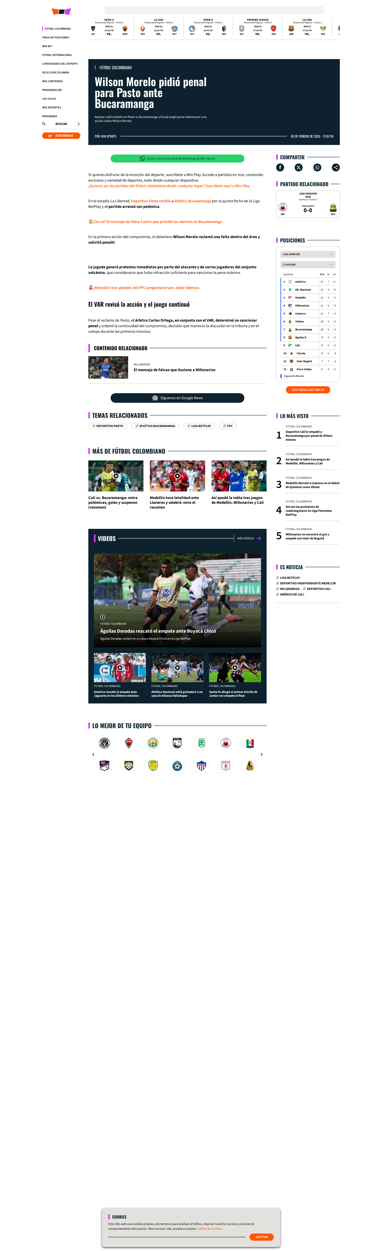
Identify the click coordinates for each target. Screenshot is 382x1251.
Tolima (299, 322)
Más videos (245, 538)
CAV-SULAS (49, 99)
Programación (52, 90)
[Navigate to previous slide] (93, 754)
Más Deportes (51, 108)
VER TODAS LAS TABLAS (308, 390)
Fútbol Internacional (57, 55)
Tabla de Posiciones (55, 38)
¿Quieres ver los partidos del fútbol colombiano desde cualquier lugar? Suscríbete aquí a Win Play (168, 186)
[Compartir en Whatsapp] (317, 167)
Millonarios (302, 306)
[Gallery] (177, 754)
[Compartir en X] (299, 167)
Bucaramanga (303, 330)
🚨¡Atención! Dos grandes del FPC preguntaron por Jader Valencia (143, 288)
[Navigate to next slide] (262, 754)
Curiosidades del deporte (60, 64)
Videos (107, 538)
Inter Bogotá (304, 361)
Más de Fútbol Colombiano (128, 451)
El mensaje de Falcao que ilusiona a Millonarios (174, 370)
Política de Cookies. (210, 1229)
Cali (297, 345)
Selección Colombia (55, 73)
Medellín (300, 298)
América (300, 282)
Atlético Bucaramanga (192, 201)
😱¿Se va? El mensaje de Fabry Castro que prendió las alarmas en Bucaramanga (155, 222)
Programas (49, 116)
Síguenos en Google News (181, 398)
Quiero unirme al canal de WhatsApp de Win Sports (181, 158)
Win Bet (47, 46)
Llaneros (300, 314)
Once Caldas (304, 369)
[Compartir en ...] (336, 167)
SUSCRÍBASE (64, 135)
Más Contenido (52, 81)
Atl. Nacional (303, 290)
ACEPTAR (261, 1237)
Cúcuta (301, 353)
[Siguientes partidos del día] (335, 27)
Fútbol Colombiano (58, 29)
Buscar (61, 124)
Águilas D (300, 338)
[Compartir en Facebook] (280, 167)
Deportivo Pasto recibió (151, 201)
